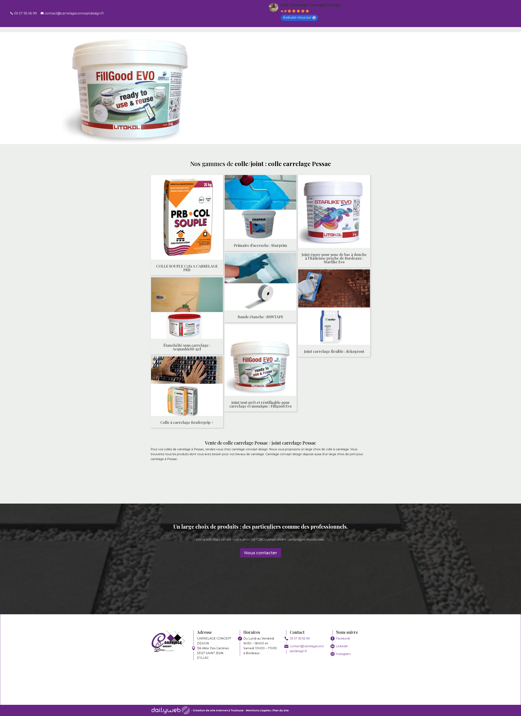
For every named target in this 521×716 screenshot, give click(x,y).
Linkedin (342, 646)
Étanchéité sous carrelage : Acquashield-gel (186, 347)
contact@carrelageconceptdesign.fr (74, 13)
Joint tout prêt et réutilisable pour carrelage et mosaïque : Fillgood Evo (260, 404)
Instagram (343, 654)
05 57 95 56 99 (300, 638)
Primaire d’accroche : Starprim (260, 245)
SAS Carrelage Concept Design (310, 5)
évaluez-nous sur (297, 17)
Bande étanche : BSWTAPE (260, 317)
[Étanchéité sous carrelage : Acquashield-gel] (187, 308)
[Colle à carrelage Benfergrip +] (187, 386)
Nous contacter (260, 552)
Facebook (343, 638)
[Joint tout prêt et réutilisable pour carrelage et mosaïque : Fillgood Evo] (261, 360)
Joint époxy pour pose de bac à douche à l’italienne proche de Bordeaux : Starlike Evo (334, 258)
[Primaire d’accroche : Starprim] (261, 207)
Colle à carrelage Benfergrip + (186, 422)
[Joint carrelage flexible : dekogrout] (334, 307)
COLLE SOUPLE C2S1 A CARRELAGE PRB (187, 268)
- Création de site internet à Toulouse (217, 710)
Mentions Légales (258, 710)
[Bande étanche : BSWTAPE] (261, 282)
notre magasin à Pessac (402, 78)
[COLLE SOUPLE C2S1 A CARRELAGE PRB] (187, 218)
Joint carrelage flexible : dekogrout (334, 351)
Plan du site (281, 710)
